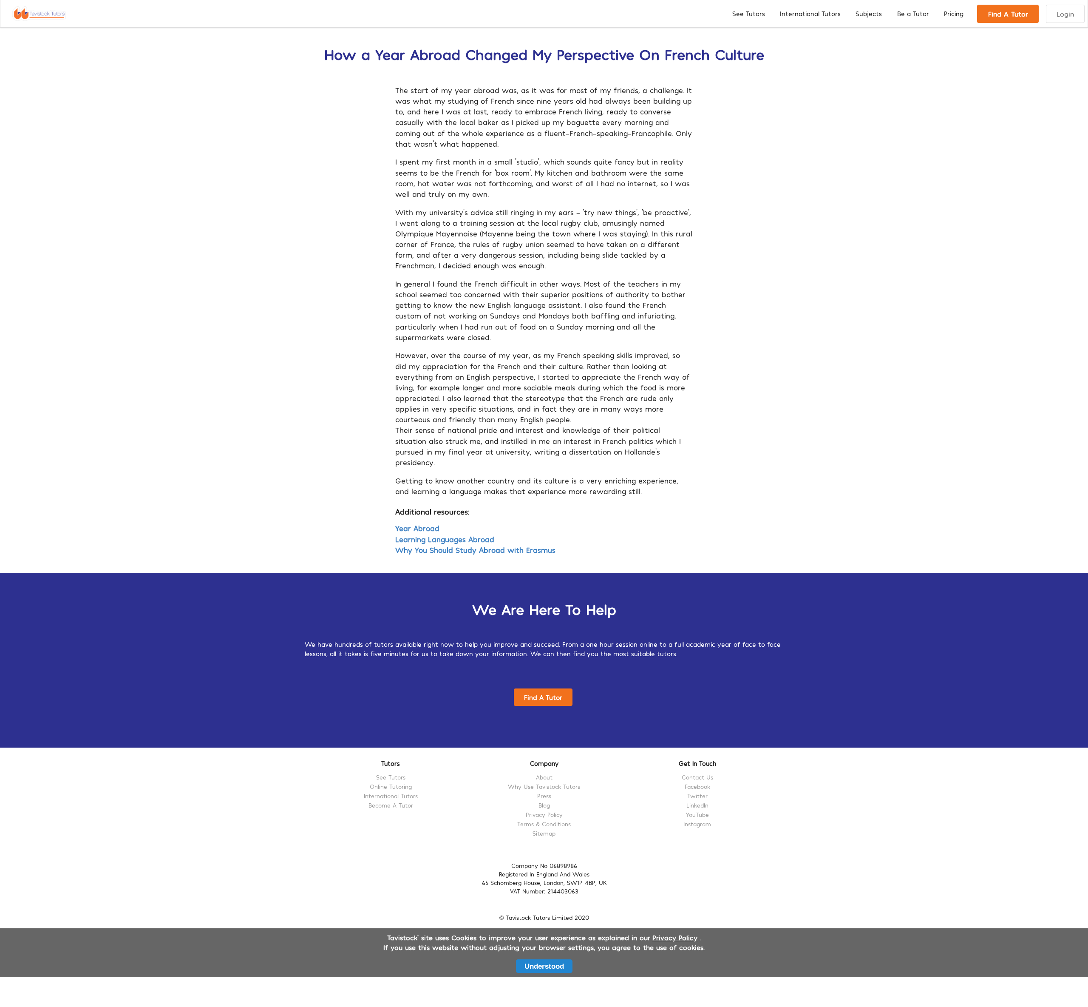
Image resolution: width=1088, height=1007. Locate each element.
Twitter (697, 795)
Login (1065, 13)
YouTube (697, 814)
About (544, 777)
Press (544, 795)
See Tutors (748, 13)
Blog (544, 805)
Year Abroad (417, 527)
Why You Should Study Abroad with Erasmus (475, 549)
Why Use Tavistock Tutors (544, 786)
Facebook (697, 786)
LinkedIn (697, 805)
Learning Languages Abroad (444, 539)
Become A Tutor (390, 805)
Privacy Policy (544, 814)
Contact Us (697, 777)
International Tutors (810, 13)
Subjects (869, 13)
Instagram (697, 824)
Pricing (953, 13)
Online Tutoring (391, 786)
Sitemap (544, 833)
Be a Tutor (913, 13)
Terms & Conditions (544, 824)
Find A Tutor (1008, 13)
